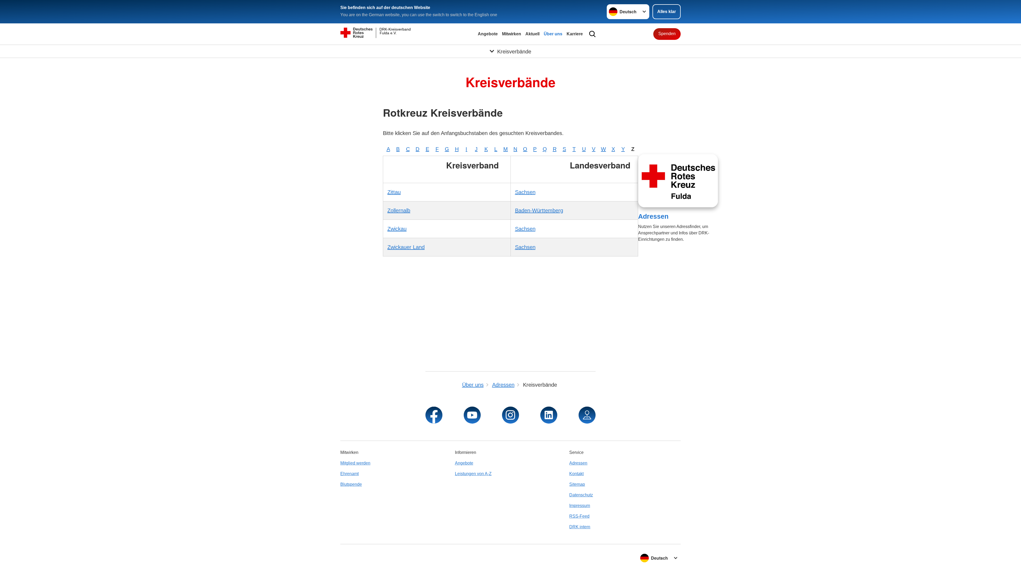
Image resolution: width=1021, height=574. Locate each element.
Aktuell (532, 34)
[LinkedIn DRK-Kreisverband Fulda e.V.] (548, 415)
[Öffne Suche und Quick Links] (592, 34)
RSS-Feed (579, 516)
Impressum (579, 505)
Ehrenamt (349, 473)
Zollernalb (398, 210)
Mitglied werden (355, 463)
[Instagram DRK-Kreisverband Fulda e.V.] (510, 415)
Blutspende (351, 484)
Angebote (488, 34)
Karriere (575, 34)
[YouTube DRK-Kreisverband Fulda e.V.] (472, 415)
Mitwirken (511, 34)
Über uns (553, 34)
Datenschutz (581, 495)
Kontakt (576, 473)
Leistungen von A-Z (473, 473)
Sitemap (577, 484)
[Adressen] (678, 180)
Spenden (667, 33)
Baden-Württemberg (539, 210)
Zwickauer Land (406, 247)
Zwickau (397, 229)
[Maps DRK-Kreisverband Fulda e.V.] (587, 415)
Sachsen (525, 192)
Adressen (653, 216)
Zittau (394, 192)
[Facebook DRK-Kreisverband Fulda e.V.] (433, 415)
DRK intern (579, 527)
